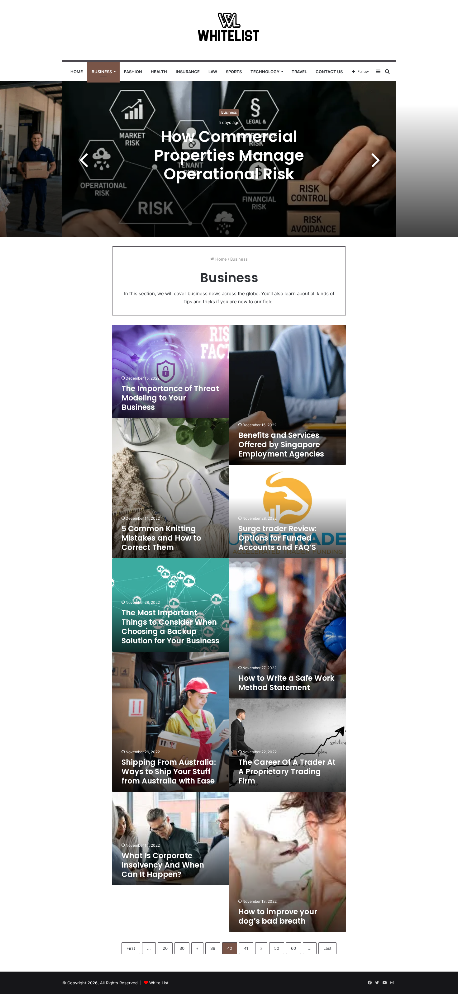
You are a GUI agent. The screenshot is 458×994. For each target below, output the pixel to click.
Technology (264, 71)
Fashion (133, 71)
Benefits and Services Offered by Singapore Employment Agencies (281, 444)
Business (102, 71)
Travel (299, 71)
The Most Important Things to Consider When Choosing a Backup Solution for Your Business (170, 627)
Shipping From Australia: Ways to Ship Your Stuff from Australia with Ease (169, 771)
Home (76, 71)
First (130, 948)
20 (165, 948)
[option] (229, 159)
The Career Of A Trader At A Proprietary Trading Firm (287, 771)
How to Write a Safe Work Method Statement (286, 683)
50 (276, 948)
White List (159, 982)
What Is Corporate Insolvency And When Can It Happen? (163, 864)
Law (212, 71)
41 (246, 948)
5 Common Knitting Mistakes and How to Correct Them (161, 537)
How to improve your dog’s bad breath (277, 916)
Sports (234, 71)
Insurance (188, 71)
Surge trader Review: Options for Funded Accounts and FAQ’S (277, 537)
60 (293, 948)
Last (327, 948)
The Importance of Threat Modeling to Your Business (170, 397)
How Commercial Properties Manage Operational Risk (229, 155)
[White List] (229, 29)
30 (181, 948)
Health (159, 71)
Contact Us (329, 71)
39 (212, 948)
